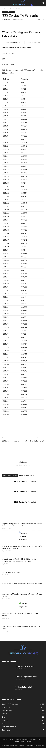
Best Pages (33, 739)
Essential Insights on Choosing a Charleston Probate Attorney (20, 615)
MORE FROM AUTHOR (26, 475)
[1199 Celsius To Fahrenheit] (7, 504)
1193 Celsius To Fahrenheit (24, 666)
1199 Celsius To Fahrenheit (25, 502)
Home (4, 8)
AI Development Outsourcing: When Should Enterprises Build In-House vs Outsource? (22, 547)
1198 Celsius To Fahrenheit (25, 492)
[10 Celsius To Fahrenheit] (7, 689)
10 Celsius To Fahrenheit (23, 687)
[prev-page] (3, 512)
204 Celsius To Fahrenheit (34, 441)
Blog (22, 741)
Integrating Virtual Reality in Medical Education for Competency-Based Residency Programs (19, 560)
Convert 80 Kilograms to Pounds (26, 677)
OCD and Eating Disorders (11, 572)
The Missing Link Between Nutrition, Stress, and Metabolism (23, 583)
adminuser (7, 19)
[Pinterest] (14, 24)
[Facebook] (4, 24)
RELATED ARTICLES (10, 475)
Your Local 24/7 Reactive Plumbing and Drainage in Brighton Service (22, 595)
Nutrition (28, 741)
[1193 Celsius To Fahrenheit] (7, 669)
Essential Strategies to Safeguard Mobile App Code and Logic (21, 627)
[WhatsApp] (19, 24)
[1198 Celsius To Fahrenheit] (7, 494)
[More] (24, 24)
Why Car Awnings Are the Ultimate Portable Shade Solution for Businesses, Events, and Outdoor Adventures (22, 525)
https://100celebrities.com (23, 465)
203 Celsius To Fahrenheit (11, 441)
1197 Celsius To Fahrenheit (25, 481)
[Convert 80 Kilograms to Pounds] (7, 679)
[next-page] (7, 512)
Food (39, 739)
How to (17, 741)
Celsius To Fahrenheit (14, 8)
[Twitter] (9, 24)
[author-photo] (23, 451)
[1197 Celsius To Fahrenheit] (7, 483)
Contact (5, 739)
